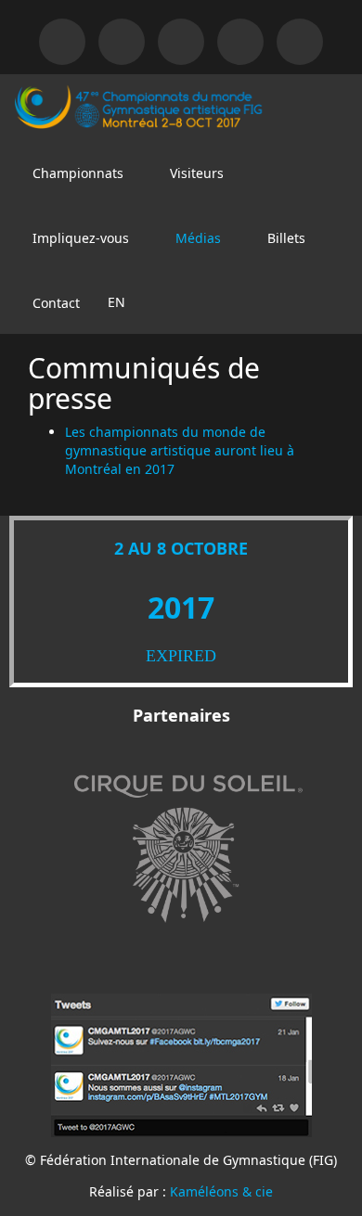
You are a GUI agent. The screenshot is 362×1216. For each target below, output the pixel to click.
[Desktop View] (62, 42)
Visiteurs (195, 173)
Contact (54, 303)
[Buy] (300, 42)
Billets (284, 238)
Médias (196, 238)
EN (116, 302)
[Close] (181, 42)
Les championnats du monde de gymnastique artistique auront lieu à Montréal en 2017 (179, 450)
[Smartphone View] (240, 42)
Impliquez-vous (79, 238)
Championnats (76, 173)
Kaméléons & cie (221, 1191)
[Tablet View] (121, 42)
